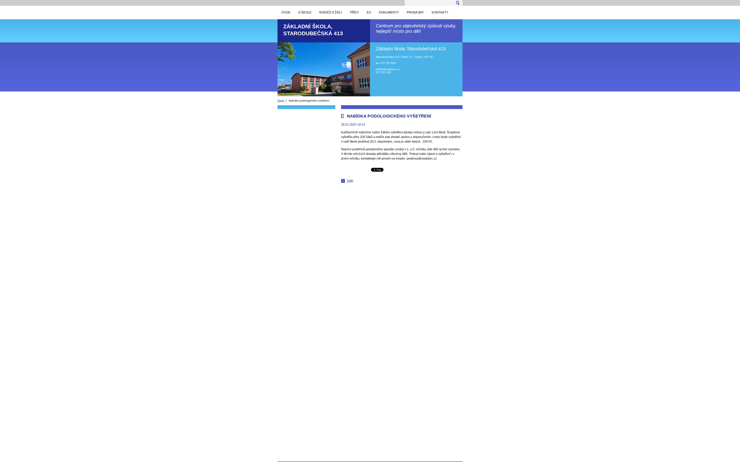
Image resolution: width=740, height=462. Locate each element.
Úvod (281, 100)
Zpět (350, 180)
